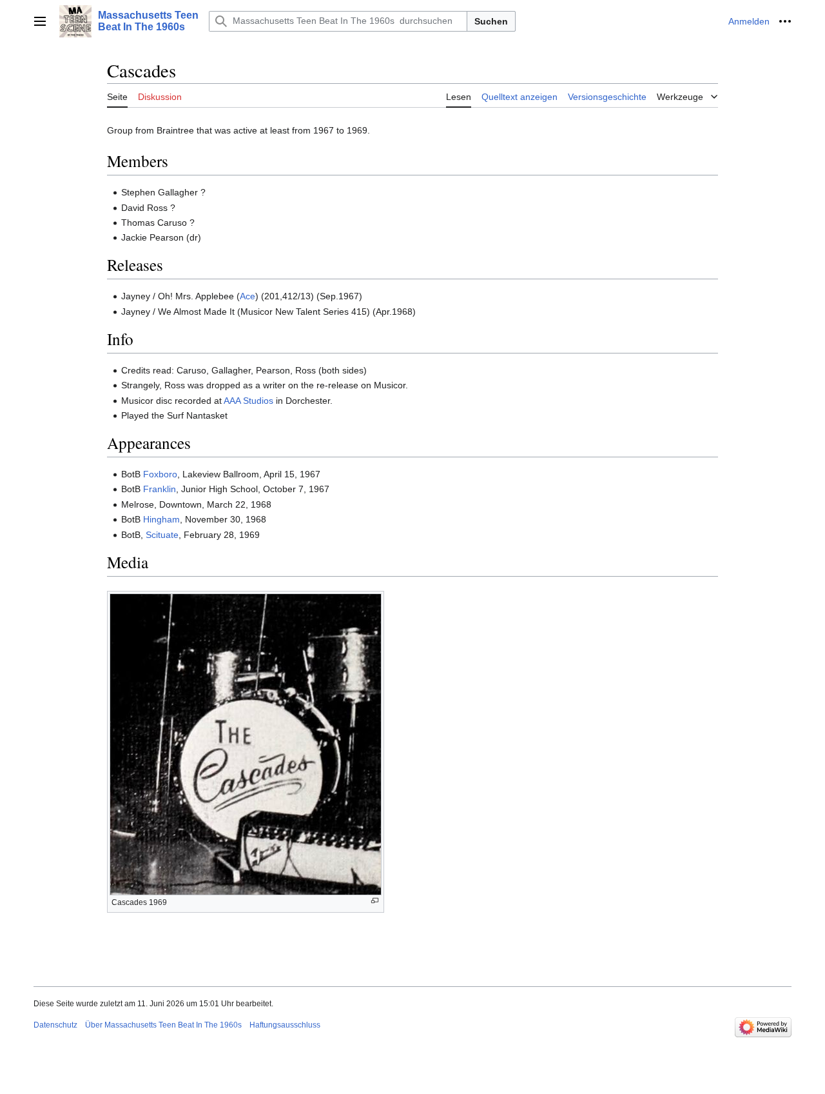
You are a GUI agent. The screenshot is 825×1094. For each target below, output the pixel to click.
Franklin (159, 489)
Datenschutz (55, 1024)
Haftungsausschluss (284, 1024)
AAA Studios (248, 400)
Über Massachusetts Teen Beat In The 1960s (163, 1024)
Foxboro (160, 474)
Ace (247, 296)
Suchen (491, 21)
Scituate (162, 535)
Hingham (161, 519)
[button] (40, 21)
